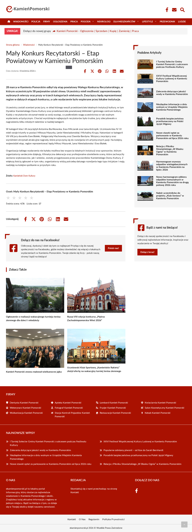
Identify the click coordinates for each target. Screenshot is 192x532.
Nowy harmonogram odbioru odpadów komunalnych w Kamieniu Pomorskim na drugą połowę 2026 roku (172, 181)
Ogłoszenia (60, 22)
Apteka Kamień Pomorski (68, 403)
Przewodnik (167, 22)
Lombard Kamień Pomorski (114, 403)
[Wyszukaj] (182, 9)
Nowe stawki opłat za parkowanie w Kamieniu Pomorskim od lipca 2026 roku (172, 135)
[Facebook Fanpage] (166, 9)
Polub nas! (113, 248)
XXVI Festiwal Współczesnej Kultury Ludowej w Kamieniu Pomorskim (171, 78)
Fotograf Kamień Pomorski (69, 408)
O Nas (82, 519)
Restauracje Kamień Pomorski (115, 413)
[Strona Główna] (9, 21)
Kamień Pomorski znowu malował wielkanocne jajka (34, 372)
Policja (35, 22)
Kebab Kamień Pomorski (157, 413)
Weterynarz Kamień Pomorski (25, 408)
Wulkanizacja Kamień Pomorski (26, 413)
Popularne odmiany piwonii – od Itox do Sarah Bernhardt (134, 450)
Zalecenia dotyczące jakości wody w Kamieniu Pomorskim (172, 92)
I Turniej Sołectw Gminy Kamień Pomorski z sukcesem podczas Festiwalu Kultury (172, 64)
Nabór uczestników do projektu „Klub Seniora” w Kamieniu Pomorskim (170, 196)
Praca (74, 22)
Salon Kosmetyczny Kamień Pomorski (164, 408)
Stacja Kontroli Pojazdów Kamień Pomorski (72, 415)
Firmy (46, 22)
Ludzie (182, 22)
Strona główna (13, 45)
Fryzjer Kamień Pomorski (113, 408)
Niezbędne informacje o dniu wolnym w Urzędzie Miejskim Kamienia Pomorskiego (172, 107)
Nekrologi (103, 22)
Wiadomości (20, 22)
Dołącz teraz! (147, 252)
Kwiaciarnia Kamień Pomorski (160, 403)
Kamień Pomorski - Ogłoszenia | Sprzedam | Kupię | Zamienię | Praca (98, 31)
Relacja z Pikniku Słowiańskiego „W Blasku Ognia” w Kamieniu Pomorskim (169, 150)
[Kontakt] (174, 9)
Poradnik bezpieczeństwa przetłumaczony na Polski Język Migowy (169, 121)
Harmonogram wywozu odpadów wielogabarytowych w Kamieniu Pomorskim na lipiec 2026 (172, 165)
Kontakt (74, 492)
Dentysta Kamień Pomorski (24, 403)
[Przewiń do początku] (184, 525)
